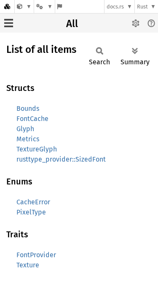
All (72, 24)
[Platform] (44, 6)
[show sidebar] (8, 23)
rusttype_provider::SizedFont (61, 159)
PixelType (31, 212)
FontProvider (36, 255)
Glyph (25, 129)
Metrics (27, 139)
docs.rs (115, 6)
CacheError (33, 202)
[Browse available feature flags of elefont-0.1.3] (59, 6)
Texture (27, 265)
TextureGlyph (36, 149)
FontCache (32, 119)
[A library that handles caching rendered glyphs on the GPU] (24, 6)
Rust (142, 6)
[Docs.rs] (7, 6)
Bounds (27, 108)
